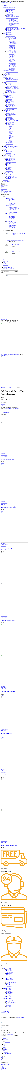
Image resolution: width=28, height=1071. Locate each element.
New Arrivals (6, 93)
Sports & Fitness (7, 155)
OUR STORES (7, 968)
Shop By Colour (10, 124)
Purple (10, 133)
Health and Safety (7, 75)
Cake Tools (8, 11)
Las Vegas (8, 976)
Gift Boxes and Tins (10, 105)
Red (10, 135)
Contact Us (8, 983)
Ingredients (8, 32)
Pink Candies (12, 45)
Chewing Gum (12, 52)
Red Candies (12, 47)
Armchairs (11, 200)
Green (10, 129)
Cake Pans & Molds (10, 9)
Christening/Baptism (11, 162)
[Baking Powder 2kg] (8, 254)
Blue (10, 127)
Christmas (8, 163)
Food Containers (10, 104)
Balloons (8, 111)
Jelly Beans (11, 59)
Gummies (11, 56)
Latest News (9, 984)
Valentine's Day (9, 172)
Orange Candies (13, 43)
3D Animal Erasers (6, 733)
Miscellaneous (9, 78)
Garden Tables (12, 222)
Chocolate (11, 54)
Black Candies (12, 38)
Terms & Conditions (11, 982)
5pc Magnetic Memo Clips (8, 507)
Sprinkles (11, 25)
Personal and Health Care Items (10, 146)
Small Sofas (12, 199)
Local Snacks (9, 151)
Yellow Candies (12, 50)
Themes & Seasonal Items (9, 158)
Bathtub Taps (12, 218)
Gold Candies (12, 41)
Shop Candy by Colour (11, 37)
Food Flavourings (7, 74)
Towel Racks (12, 216)
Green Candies (12, 42)
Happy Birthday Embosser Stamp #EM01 (10, 354)
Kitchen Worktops (13, 207)
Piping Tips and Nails (14, 12)
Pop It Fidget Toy (10, 176)
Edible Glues (12, 19)
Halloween (8, 169)
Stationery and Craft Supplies (10, 156)
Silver (10, 137)
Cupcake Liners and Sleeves (12, 16)
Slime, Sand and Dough (11, 177)
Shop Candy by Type (11, 51)
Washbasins (12, 215)
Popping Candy (12, 66)
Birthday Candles (10, 113)
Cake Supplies (9, 10)
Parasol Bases (12, 226)
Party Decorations (10, 119)
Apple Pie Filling (16, 244)
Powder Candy (12, 68)
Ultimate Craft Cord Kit (8, 691)
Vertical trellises (12, 227)
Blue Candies (12, 39)
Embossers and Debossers (12, 27)
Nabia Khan (10, 1034)
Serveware (8, 90)
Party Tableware (10, 122)
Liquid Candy (12, 63)
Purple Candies (12, 46)
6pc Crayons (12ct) (6, 549)
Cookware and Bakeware (12, 86)
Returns (8, 981)
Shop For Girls (9, 144)
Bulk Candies (9, 34)
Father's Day (9, 167)
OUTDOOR (9, 221)
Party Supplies (6, 110)
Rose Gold (11, 136)
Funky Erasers (5, 775)
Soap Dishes (12, 217)
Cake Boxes (9, 100)
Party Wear (8, 123)
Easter (7, 164)
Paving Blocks (12, 223)
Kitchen (5, 82)
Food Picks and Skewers (12, 87)
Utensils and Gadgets (11, 92)
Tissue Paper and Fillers (11, 108)
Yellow (10, 141)
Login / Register (7, 1053)
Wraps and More (10, 109)
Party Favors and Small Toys (12, 120)
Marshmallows (12, 64)
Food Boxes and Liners (11, 102)
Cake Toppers (9, 14)
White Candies (12, 48)
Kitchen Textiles (13, 212)
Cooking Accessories (14, 208)
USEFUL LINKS (7, 978)
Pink (10, 132)
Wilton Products (7, 181)
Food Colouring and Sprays (12, 30)
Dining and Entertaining (8, 70)
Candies (5, 33)
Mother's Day (9, 171)
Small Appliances (10, 91)
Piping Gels (12, 24)
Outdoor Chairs (12, 225)
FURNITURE (9, 198)
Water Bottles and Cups (11, 81)
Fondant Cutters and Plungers (13, 29)
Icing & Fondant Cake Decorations (17, 21)
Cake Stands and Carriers (12, 72)
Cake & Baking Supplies (9, 7)
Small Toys (8, 178)
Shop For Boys (9, 142)
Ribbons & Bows (10, 106)
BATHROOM (9, 213)
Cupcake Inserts (10, 101)
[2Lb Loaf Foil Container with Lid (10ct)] (8, 235)
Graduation (8, 168)
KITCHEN (8, 205)
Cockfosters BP (9, 972)
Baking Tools (9, 84)
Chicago (8, 974)
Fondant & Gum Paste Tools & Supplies (15, 28)
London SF (8, 970)
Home (2, 320)
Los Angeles (9, 973)
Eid (7, 165)
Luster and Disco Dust (14, 23)
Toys (4, 173)
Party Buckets (9, 118)
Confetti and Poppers (11, 114)
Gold (10, 128)
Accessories (9, 83)
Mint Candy (12, 65)
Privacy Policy (9, 979)
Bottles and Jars (9, 97)
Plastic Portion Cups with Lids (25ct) (15, 240)
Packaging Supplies (7, 95)
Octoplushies (9, 174)
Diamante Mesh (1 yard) (8, 620)
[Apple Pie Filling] (8, 246)
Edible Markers (12, 20)
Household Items (7, 77)
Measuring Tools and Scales (12, 88)
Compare (5, 1052)
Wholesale (5, 180)
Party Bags (8, 115)
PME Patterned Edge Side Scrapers (9, 387)
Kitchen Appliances (13, 209)
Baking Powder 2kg (16, 251)
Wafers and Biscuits (10, 154)
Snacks (5, 150)
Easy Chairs (12, 202)
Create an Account (5, 1064)
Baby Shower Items (10, 159)
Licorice (11, 61)
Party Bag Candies (10, 36)
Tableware (8, 73)
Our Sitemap (9, 986)
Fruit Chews (12, 55)
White (10, 140)
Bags (7, 96)
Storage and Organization (12, 79)
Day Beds (11, 204)
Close (2, 1057)
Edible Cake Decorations (12, 18)
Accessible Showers (13, 220)
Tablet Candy (12, 69)
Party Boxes (9, 117)
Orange (11, 131)
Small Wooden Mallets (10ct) (9, 845)
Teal (10, 138)
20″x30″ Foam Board (7, 459)
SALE (4, 149)
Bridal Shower (9, 160)
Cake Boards (9, 99)
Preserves (8, 153)
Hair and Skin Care (10, 147)
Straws (7, 145)
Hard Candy (12, 57)
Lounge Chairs (12, 203)
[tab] (15, 412)
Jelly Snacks (12, 60)
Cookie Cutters (9, 15)
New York (8, 969)
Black (10, 126)
